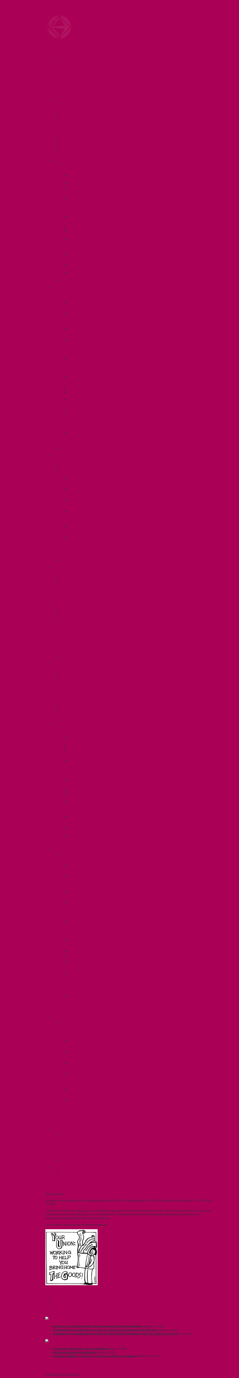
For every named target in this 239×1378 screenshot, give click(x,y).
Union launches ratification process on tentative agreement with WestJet (105, 1330)
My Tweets (52, 1371)
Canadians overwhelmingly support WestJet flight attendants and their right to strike (114, 1333)
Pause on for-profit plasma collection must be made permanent (98, 1326)
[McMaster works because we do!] (59, 37)
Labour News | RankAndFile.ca (75, 1341)
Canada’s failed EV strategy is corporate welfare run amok (94, 1356)
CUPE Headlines (65, 1319)
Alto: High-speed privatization (74, 1352)
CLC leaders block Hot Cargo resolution (80, 1348)
